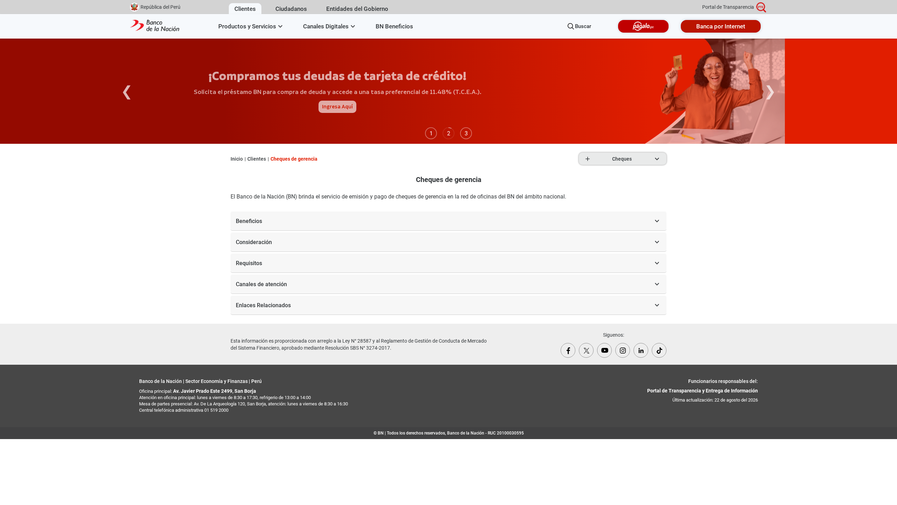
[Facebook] (568, 350)
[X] (586, 350)
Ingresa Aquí (337, 106)
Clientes (256, 159)
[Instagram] (622, 350)
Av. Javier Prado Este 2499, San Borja (214, 391)
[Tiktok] (659, 350)
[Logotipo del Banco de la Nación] (155, 26)
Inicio (237, 159)
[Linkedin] (641, 350)
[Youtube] (604, 350)
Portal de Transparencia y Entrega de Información (702, 390)
